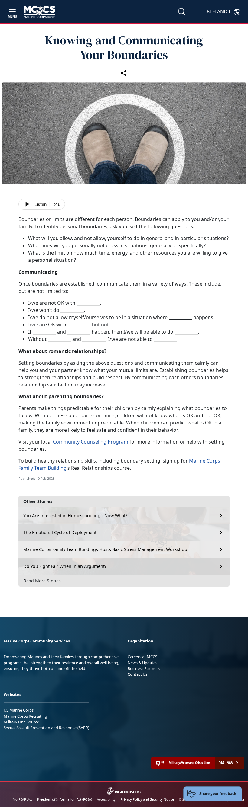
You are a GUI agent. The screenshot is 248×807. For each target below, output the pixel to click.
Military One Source (21, 722)
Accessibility (106, 799)
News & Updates (142, 662)
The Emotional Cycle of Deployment (59, 532)
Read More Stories (42, 581)
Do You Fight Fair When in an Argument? (64, 566)
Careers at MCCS (142, 656)
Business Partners (144, 668)
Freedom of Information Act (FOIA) (64, 799)
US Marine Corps (19, 710)
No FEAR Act (22, 799)
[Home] (39, 11)
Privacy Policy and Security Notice (147, 799)
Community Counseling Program (90, 441)
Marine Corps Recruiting (25, 716)
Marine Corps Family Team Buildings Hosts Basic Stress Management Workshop (105, 549)
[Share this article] (124, 73)
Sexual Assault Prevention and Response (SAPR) (46, 727)
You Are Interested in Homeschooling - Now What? (75, 515)
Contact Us (137, 674)
